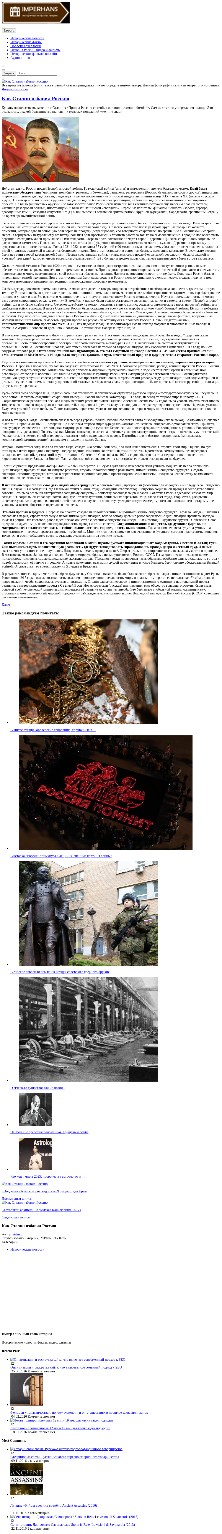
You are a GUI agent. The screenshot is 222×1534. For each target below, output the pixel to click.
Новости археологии (25, 46)
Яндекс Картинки (15, 89)
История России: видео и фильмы (35, 50)
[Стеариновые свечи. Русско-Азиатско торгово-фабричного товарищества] (66, 1449)
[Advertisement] (111, 1293)
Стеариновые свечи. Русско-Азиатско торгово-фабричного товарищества (64, 1457)
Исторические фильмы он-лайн (33, 54)
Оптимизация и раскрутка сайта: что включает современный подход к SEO (66, 1367)
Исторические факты (26, 42)
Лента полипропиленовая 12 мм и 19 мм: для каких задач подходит (60, 1428)
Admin (17, 1234)
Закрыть (8, 30)
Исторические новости (27, 38)
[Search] (3, 78)
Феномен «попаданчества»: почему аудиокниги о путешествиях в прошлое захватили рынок (79, 1412)
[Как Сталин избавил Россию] (25, 81)
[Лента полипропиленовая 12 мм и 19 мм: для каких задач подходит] (115, 1420)
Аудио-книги (20, 58)
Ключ (6, 604)
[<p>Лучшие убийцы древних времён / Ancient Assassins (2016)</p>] (26, 1494)
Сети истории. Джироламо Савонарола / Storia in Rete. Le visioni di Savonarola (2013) (72, 1524)
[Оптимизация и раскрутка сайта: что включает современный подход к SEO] (115, 1360)
